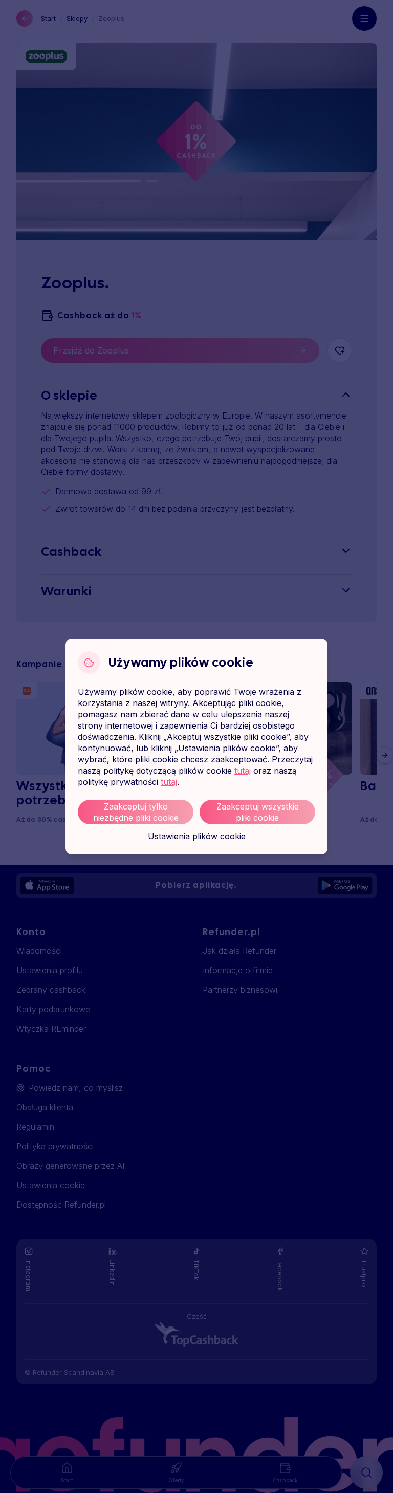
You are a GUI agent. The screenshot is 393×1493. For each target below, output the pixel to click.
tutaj (242, 770)
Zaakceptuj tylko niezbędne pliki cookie (136, 812)
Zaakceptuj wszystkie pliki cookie (257, 812)
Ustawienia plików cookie (197, 836)
